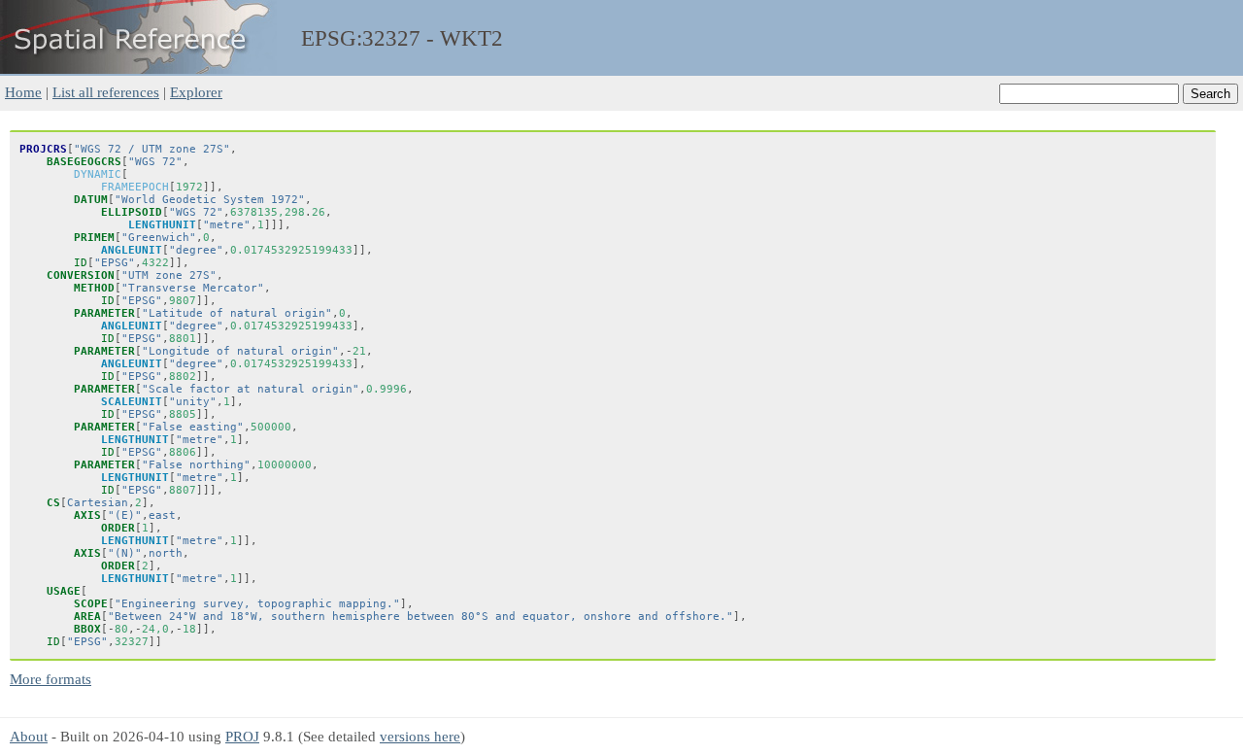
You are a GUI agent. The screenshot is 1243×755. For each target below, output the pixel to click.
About (29, 736)
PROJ (242, 736)
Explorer (196, 92)
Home (23, 92)
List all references (105, 92)
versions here (420, 736)
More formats (50, 678)
